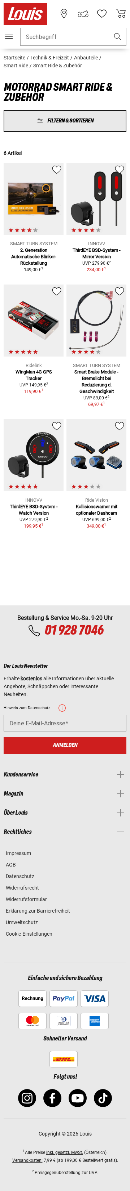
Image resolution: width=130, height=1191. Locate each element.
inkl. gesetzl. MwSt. (64, 1152)
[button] (117, 36)
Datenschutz (20, 876)
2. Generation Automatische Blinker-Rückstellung (33, 256)
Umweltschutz (22, 922)
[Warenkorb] (121, 13)
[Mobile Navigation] (9, 36)
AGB (11, 865)
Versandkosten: (27, 1160)
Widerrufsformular (26, 899)
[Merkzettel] (101, 13)
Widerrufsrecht (22, 888)
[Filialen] (63, 13)
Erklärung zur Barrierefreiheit (38, 911)
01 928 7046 (73, 630)
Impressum (18, 853)
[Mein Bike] (83, 13)
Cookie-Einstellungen (29, 934)
